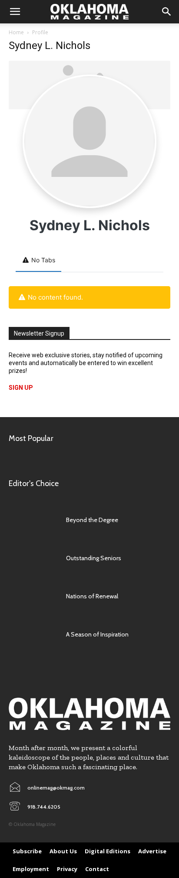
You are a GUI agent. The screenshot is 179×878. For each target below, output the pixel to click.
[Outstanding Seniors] (33, 558)
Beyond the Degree (92, 520)
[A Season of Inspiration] (33, 634)
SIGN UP (21, 387)
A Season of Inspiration (97, 634)
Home (16, 32)
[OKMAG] (89, 714)
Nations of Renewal (92, 596)
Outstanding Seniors (93, 558)
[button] (15, 11)
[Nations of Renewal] (33, 596)
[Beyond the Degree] (33, 520)
